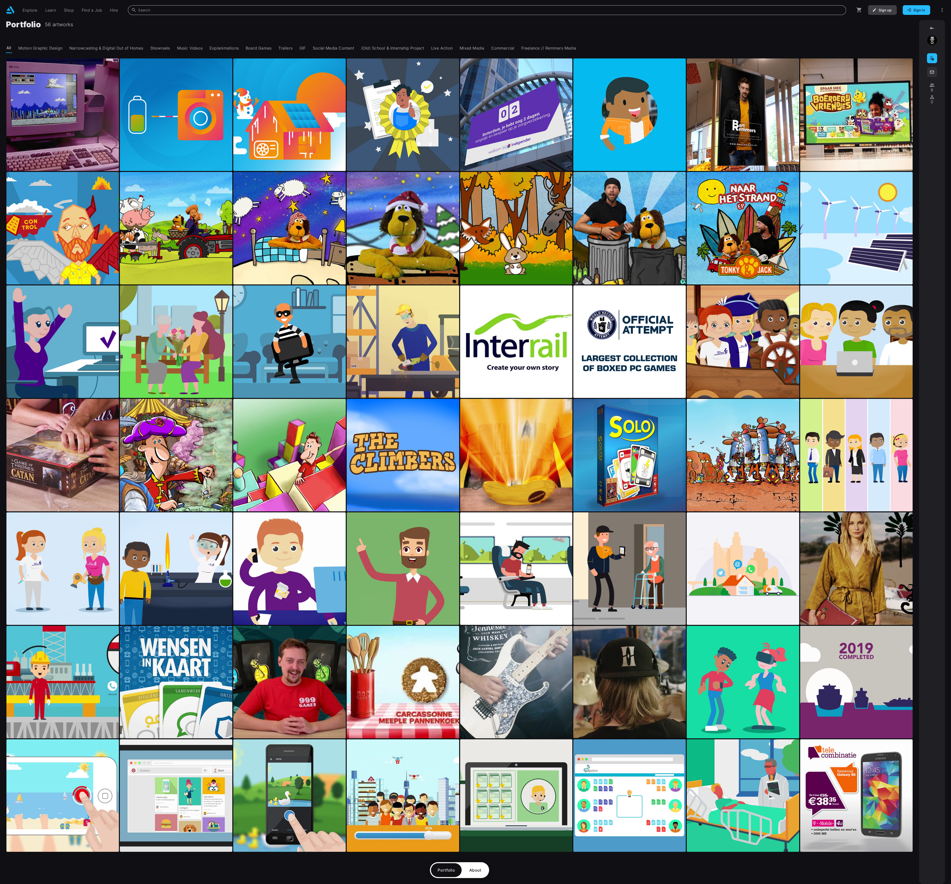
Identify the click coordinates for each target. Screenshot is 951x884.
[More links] (942, 10)
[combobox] (487, 10)
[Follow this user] (932, 58)
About (475, 870)
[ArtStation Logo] (10, 10)
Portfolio (446, 870)
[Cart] (859, 10)
